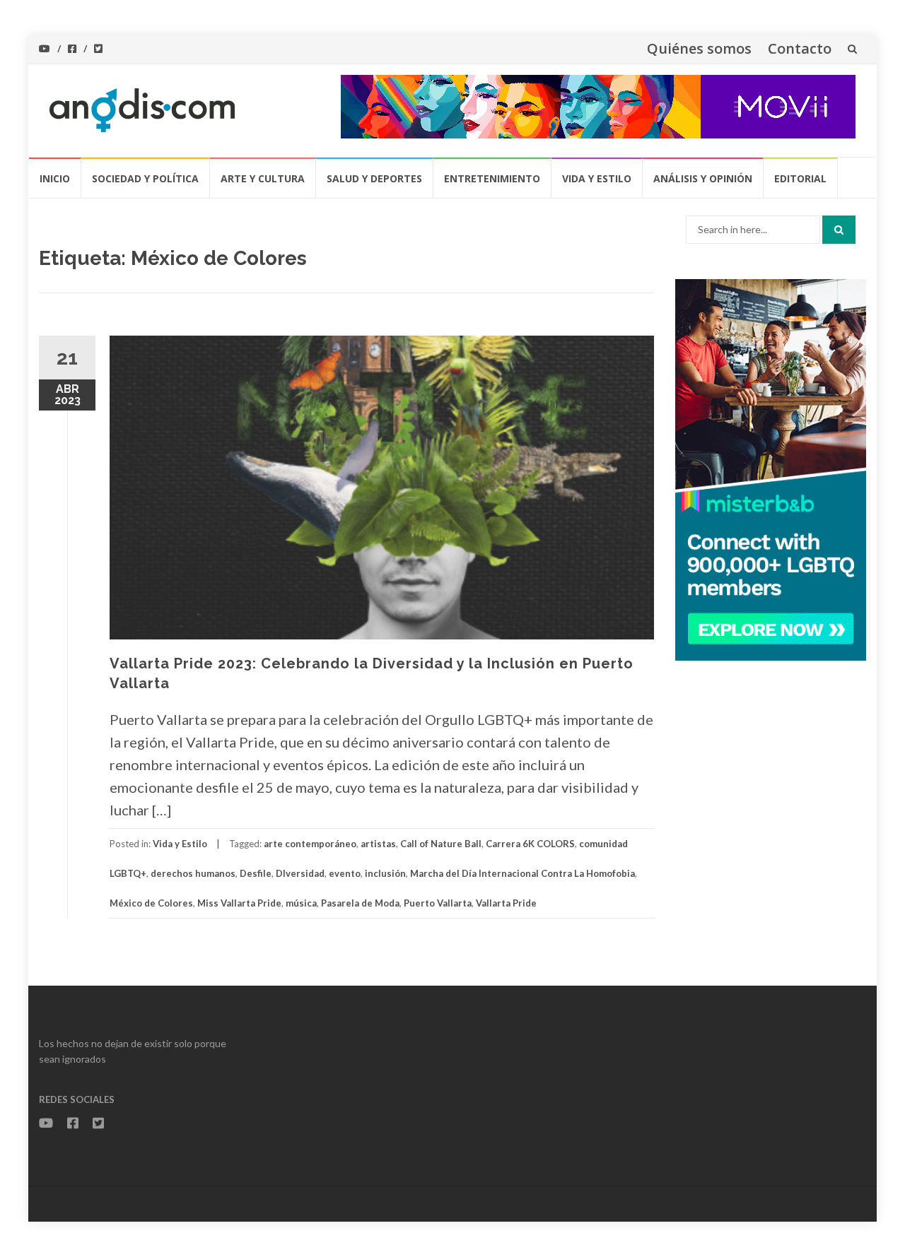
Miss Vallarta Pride (239, 903)
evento (345, 873)
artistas (378, 843)
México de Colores (151, 903)
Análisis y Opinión (702, 178)
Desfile (256, 873)
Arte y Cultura (263, 178)
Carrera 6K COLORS (530, 843)
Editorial (800, 178)
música (301, 903)
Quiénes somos (699, 48)
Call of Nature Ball (440, 843)
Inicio (55, 178)
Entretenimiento (492, 178)
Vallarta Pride (506, 903)
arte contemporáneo (310, 843)
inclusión (385, 873)
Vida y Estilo (596, 178)
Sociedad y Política (145, 178)
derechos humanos (193, 873)
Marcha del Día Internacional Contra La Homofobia (522, 873)
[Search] (839, 230)
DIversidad (300, 873)
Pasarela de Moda (360, 903)
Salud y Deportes (374, 178)
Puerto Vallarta (438, 903)
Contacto (799, 48)
